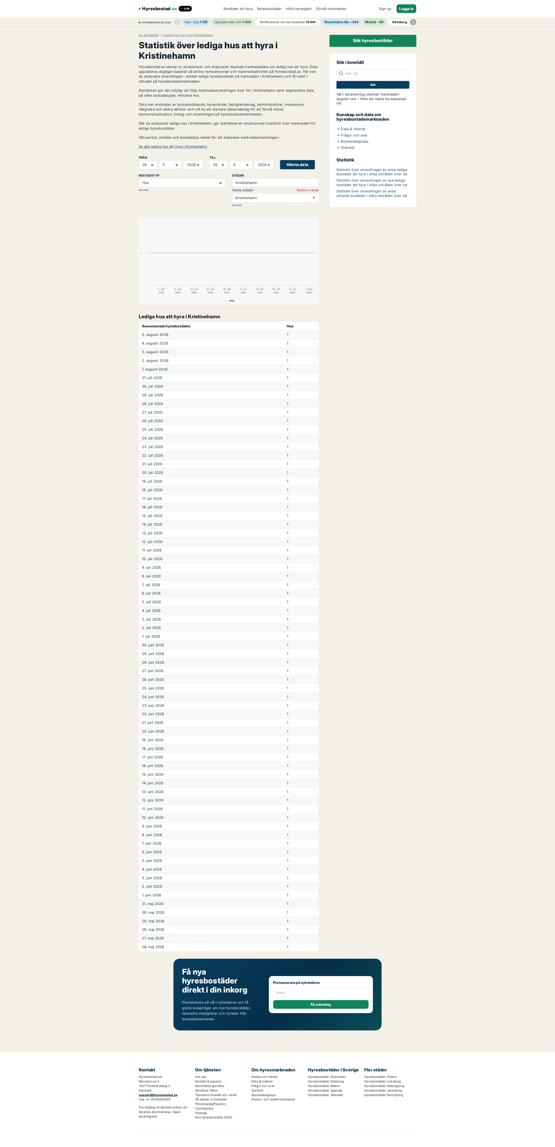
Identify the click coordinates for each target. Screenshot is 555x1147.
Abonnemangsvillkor (210, 1086)
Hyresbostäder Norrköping (383, 1095)
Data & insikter (262, 1081)
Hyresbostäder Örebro (380, 1077)
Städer (238, 175)
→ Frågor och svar (351, 135)
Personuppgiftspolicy (210, 1104)
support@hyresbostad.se (158, 1095)
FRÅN (143, 157)
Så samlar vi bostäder (211, 1099)
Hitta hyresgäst (299, 8)
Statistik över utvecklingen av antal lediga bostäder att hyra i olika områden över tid (371, 171)
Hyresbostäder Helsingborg (384, 1086)
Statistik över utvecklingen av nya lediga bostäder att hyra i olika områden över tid (371, 182)
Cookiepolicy (204, 1108)
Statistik (257, 1090)
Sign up (385, 8)
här (339, 103)
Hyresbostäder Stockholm (327, 1077)
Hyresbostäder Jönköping (383, 1090)
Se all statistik (149, 35)
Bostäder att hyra (238, 8)
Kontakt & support (208, 1081)
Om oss (200, 1077)
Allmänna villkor (206, 1090)
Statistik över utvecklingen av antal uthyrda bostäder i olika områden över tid (371, 193)
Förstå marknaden (331, 8)
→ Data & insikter (351, 129)
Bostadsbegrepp (263, 1095)
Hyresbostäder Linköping (382, 1081)
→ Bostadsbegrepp (352, 141)
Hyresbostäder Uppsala (325, 1090)
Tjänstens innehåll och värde (216, 1095)
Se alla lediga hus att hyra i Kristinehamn (173, 146)
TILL (212, 157)
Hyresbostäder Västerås (325, 1095)
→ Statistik (345, 147)
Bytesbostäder (269, 8)
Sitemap (201, 1113)
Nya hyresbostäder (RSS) (213, 1117)
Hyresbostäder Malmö (324, 1086)
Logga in (406, 8)
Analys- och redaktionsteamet (273, 1099)
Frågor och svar (262, 1086)
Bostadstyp (149, 175)
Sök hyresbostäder (373, 40)
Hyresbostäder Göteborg (326, 1081)
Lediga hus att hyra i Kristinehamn (188, 35)
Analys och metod (264, 1077)
